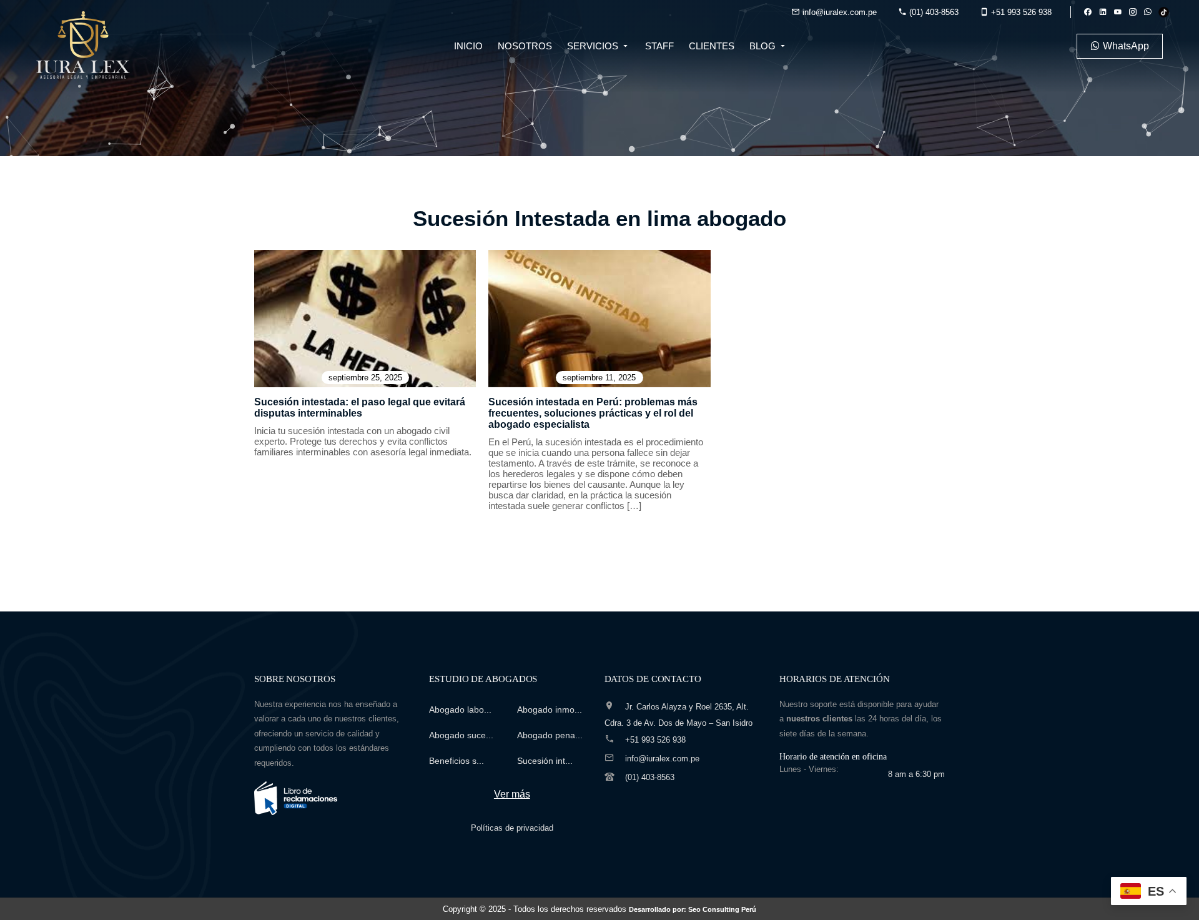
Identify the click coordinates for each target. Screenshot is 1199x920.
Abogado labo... (460, 710)
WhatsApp (1124, 46)
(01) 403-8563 (933, 12)
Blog (763, 46)
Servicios (594, 46)
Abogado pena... (550, 735)
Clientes (711, 46)
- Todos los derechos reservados (632, 909)
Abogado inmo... (549, 710)
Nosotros (525, 46)
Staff (659, 46)
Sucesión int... (545, 761)
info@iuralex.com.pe (838, 12)
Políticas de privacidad (512, 828)
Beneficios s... (456, 761)
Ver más (512, 794)
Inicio (468, 46)
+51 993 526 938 (1020, 12)
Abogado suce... (461, 735)
